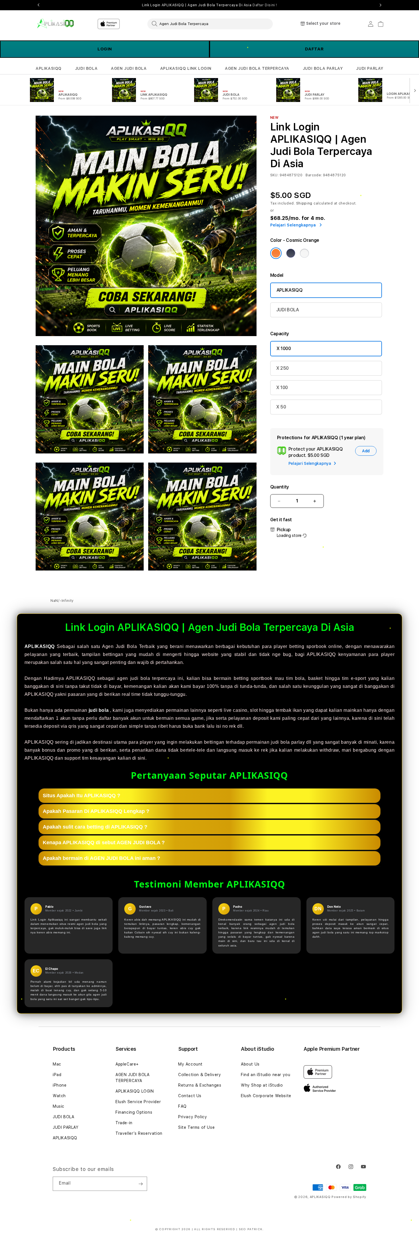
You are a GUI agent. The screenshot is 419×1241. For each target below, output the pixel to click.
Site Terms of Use (196, 1127)
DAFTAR (314, 49)
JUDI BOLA (86, 68)
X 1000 (283, 348)
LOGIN (104, 49)
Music (58, 1106)
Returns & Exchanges (199, 1085)
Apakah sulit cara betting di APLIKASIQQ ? (95, 826)
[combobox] (210, 24)
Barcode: (314, 175)
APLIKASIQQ (49, 68)
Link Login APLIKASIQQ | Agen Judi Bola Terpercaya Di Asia (209, 5)
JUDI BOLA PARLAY (323, 68)
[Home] (55, 23)
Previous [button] (38, 5)
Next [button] (380, 5)
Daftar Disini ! (265, 5)
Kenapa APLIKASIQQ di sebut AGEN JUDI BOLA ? (104, 842)
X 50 (281, 407)
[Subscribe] (140, 1184)
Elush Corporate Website (266, 1095)
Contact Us (190, 1095)
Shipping (304, 203)
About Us (250, 1064)
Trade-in (124, 1123)
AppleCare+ (127, 1064)
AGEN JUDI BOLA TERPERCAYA (257, 68)
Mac (57, 1064)
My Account (190, 1064)
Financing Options (133, 1112)
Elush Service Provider (138, 1101)
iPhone (60, 1085)
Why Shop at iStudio (262, 1085)
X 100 (282, 387)
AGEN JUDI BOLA (129, 68)
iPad (57, 1074)
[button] (49, 68)
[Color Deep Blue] (290, 253)
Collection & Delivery (199, 1074)
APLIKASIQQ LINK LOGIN (186, 68)
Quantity (279, 487)
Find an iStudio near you (265, 1074)
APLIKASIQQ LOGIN (134, 1091)
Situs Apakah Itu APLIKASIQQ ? (81, 795)
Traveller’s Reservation (138, 1133)
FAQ (182, 1106)
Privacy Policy (192, 1117)
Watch (59, 1095)
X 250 (282, 368)
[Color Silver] (304, 253)
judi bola (99, 710)
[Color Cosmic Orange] (276, 253)
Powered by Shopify (348, 1197)
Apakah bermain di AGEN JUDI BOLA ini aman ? (101, 858)
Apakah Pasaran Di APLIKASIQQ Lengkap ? (96, 811)
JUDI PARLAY (369, 68)
